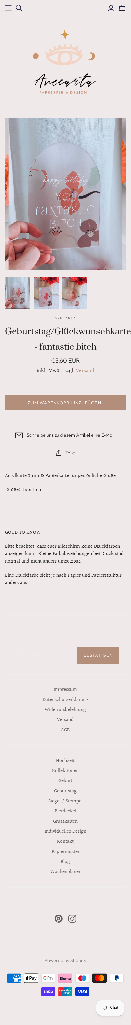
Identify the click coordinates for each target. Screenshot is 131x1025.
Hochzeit (65, 761)
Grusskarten (65, 821)
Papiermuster (65, 852)
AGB (65, 730)
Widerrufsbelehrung (65, 710)
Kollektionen (65, 771)
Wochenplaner (65, 872)
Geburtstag (65, 791)
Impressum (65, 690)
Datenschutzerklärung (65, 700)
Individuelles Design (65, 831)
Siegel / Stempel (65, 801)
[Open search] (19, 8)
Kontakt (65, 841)
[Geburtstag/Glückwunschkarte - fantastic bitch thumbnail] (17, 293)
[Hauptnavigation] (8, 8)
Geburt (65, 781)
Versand (85, 370)
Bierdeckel (65, 811)
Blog (65, 862)
